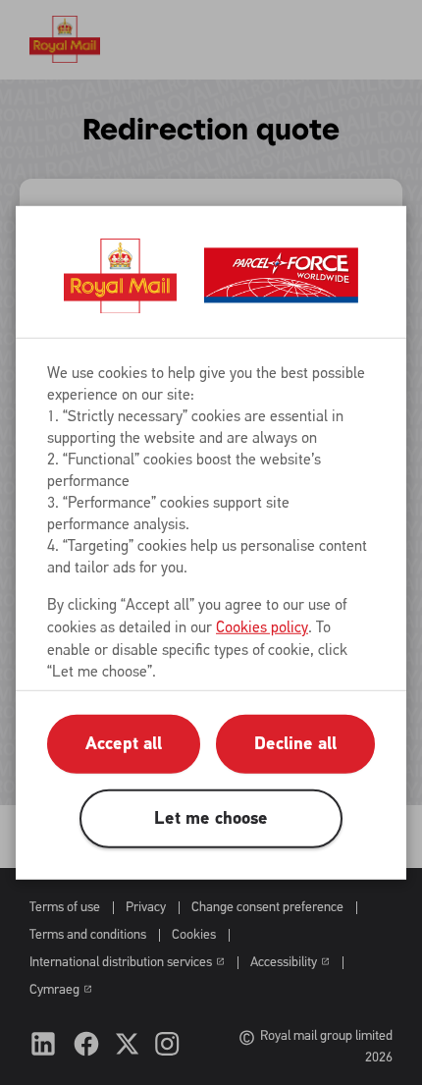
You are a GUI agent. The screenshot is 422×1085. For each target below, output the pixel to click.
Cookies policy (262, 627)
